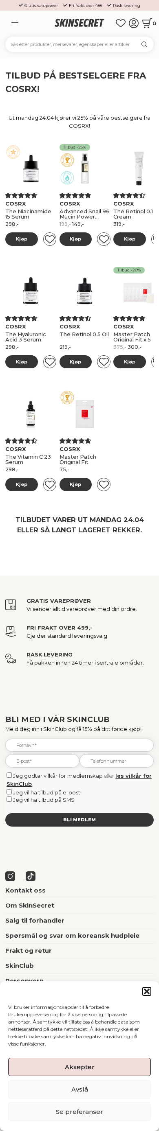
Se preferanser (79, 1112)
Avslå (79, 1089)
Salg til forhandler (34, 920)
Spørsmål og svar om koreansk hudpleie (72, 935)
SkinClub (19, 965)
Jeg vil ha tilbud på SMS (44, 799)
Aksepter (80, 1067)
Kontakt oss (25, 890)
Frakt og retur (28, 950)
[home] (79, 23)
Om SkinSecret (29, 905)
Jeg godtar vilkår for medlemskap (58, 775)
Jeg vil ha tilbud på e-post (46, 792)
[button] (147, 991)
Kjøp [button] (21, 239)
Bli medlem (79, 820)
